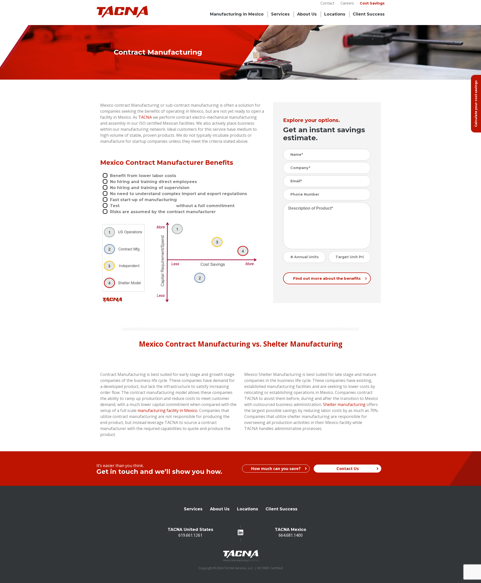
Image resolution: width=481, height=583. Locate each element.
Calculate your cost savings (476, 103)
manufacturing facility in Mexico (167, 410)
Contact (327, 3)
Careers (347, 3)
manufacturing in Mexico (147, 205)
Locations (334, 14)
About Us (307, 14)
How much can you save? (276, 468)
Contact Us (347, 468)
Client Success (281, 509)
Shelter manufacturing (344, 404)
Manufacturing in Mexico (237, 14)
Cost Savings (372, 3)
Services (280, 14)
